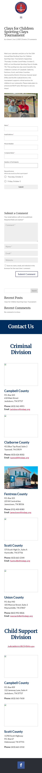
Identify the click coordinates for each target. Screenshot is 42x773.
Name (6, 125)
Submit (21, 187)
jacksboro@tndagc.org (20, 409)
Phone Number (9, 144)
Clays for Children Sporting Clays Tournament (20, 302)
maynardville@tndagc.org (21, 616)
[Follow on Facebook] (21, 765)
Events (24, 39)
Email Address (9, 134)
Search (34, 291)
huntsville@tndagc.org (20, 561)
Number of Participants (11, 162)
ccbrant (9, 39)
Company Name (9, 153)
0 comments (32, 39)
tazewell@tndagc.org (19, 457)
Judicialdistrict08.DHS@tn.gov (21, 646)
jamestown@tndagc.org (20, 512)
